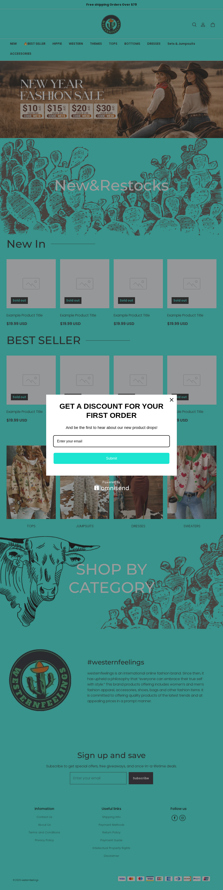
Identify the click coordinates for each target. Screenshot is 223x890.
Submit (111, 458)
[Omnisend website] (111, 485)
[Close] (171, 400)
